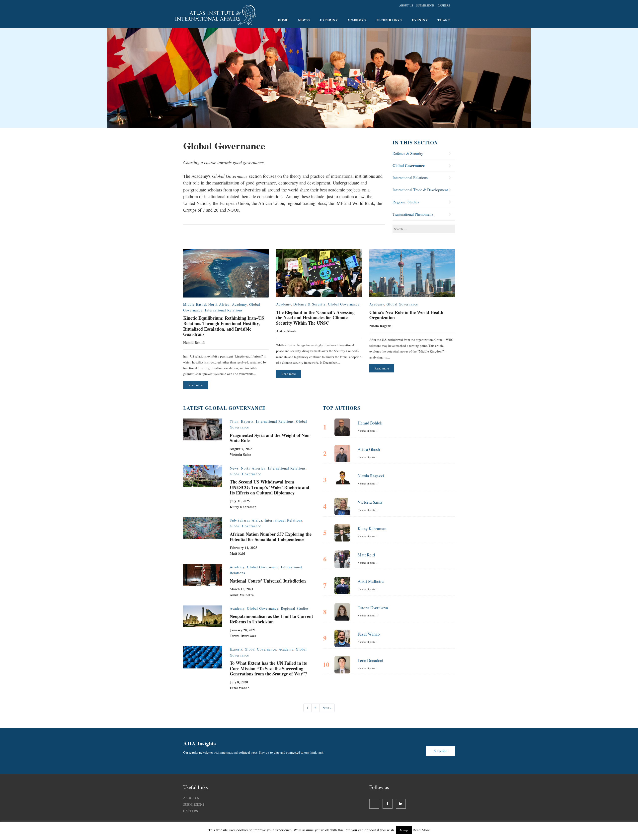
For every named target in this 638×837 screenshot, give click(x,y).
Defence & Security (408, 153)
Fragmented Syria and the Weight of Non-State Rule (270, 438)
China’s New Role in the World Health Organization (406, 315)
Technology (388, 19)
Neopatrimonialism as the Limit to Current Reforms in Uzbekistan (271, 619)
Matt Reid (366, 555)
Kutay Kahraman (372, 528)
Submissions (425, 5)
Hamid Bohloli (370, 423)
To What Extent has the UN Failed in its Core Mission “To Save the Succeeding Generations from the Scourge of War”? (268, 668)
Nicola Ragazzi (371, 475)
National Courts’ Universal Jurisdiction (268, 581)
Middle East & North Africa (206, 304)
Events (419, 19)
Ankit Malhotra (371, 581)
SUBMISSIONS (193, 804)
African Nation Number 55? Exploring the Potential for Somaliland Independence (271, 537)
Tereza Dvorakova (373, 607)
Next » (326, 708)
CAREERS (190, 811)
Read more (195, 385)
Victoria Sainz (370, 502)
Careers (444, 5)
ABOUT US (191, 797)
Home (283, 19)
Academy (355, 19)
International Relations (410, 177)
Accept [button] (404, 830)
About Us (406, 5)
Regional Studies (406, 201)
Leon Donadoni (370, 660)
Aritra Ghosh (369, 449)
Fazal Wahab (369, 634)
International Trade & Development (420, 189)
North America (253, 468)
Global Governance (409, 165)
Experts (328, 19)
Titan (442, 19)
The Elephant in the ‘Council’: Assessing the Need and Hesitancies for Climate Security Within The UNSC (315, 317)
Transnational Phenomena (413, 214)
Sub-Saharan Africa (246, 520)
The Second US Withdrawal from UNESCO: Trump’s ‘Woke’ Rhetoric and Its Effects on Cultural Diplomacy (269, 487)
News (303, 19)
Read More (421, 829)
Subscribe (440, 751)
